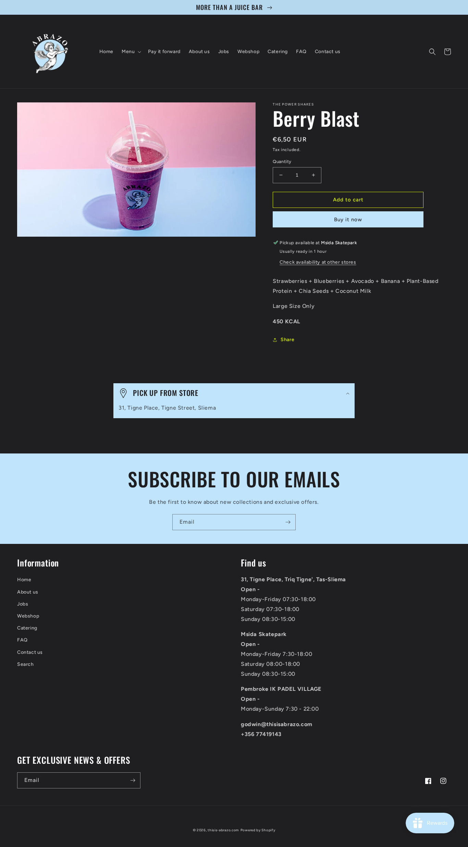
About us (27, 592)
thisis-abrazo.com (223, 830)
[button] (131, 52)
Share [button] (287, 339)
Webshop (28, 616)
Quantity (282, 161)
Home (24, 580)
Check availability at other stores (318, 262)
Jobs (22, 604)
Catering (27, 628)
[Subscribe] (287, 522)
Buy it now (348, 219)
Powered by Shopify (258, 830)
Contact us (30, 652)
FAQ (22, 640)
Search (25, 664)
